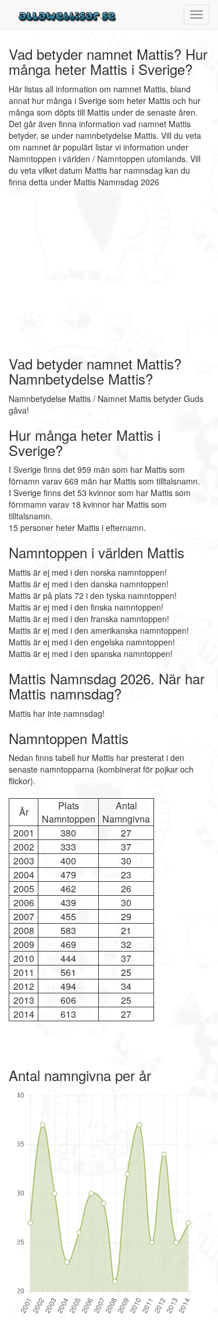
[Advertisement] (81, 271)
